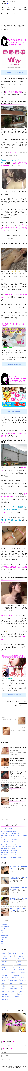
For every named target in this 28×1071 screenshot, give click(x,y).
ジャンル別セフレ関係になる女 (8, 829)
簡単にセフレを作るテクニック (8, 855)
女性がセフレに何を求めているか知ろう (10, 852)
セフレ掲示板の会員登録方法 (8, 848)
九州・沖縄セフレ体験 (7, 961)
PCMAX (4, 953)
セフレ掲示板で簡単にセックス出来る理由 (11, 846)
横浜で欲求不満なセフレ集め (18, 747)
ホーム (3, 13)
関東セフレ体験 (23, 703)
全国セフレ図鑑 (4, 935)
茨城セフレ (4, 988)
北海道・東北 (4, 937)
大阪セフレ (13, 969)
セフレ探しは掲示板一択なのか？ (9, 842)
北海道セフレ (17, 964)
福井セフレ (4, 986)
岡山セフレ (22, 972)
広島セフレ (15, 977)
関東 (2, 943)
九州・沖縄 (3, 933)
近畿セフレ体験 (14, 988)
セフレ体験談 (12, 13)
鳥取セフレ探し (19, 996)
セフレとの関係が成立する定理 (8, 831)
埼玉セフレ (4, 969)
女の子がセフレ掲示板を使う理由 (9, 850)
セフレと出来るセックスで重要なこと (10, 833)
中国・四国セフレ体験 (7, 959)
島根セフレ (4, 975)
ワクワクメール (19, 701)
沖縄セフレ (4, 983)
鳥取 (13, 994)
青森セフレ (15, 991)
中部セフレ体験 (20, 959)
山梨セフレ (4, 972)
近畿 (2, 941)
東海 (2, 939)
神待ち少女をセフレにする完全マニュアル (11, 857)
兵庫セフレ (4, 964)
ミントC (13, 701)
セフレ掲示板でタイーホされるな (9, 844)
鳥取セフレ (21, 994)
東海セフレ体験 (14, 980)
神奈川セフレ (22, 983)
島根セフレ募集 (18, 975)
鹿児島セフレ (5, 999)
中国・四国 (3, 928)
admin (25, 706)
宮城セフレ (22, 969)
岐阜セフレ (13, 972)
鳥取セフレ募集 (5, 996)
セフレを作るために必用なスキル (9, 839)
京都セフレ (20, 961)
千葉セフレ (21, 967)
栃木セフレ (23, 980)
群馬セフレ (22, 986)
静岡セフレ (23, 991)
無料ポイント (13, 983)
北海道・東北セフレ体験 (8, 967)
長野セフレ (23, 988)
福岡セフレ (13, 986)
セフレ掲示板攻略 (5, 926)
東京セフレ (4, 980)
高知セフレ (4, 994)
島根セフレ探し (5, 977)
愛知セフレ (23, 977)
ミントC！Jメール (6, 956)
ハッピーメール (13, 953)
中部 (2, 930)
